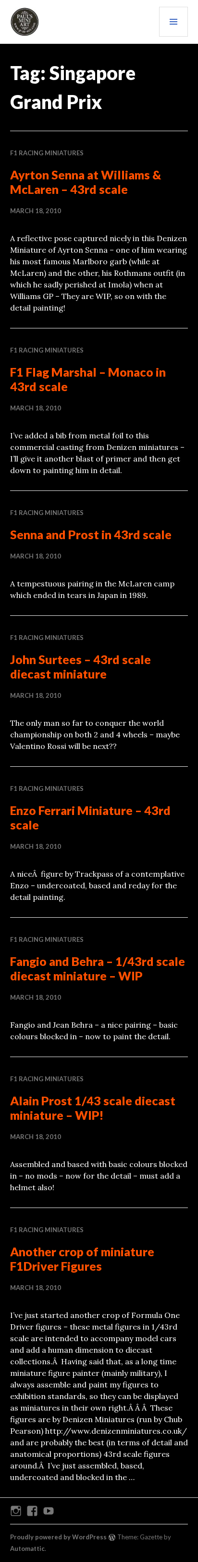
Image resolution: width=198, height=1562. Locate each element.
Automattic (27, 1548)
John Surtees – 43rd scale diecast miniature (80, 666)
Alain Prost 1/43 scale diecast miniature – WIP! (92, 1107)
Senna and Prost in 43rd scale (91, 534)
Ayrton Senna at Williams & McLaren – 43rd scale (85, 181)
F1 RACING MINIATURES (47, 153)
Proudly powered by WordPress (58, 1537)
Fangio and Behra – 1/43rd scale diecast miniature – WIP (97, 968)
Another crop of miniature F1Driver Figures (82, 1258)
